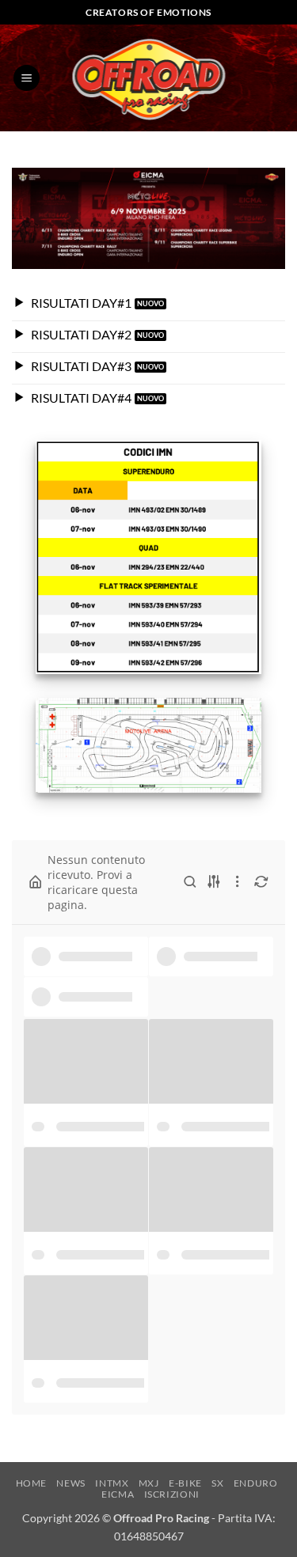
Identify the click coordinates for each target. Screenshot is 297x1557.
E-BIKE (185, 1483)
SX (217, 1483)
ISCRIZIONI (172, 1494)
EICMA (117, 1494)
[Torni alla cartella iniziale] (36, 882)
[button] (26, 78)
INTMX (111, 1483)
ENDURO (256, 1483)
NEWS (70, 1483)
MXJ (149, 1483)
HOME (31, 1483)
